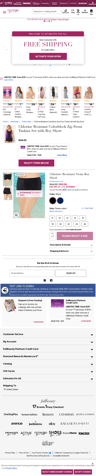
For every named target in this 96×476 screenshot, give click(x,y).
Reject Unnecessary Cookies (57, 472)
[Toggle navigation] (4, 12)
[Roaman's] (48, 414)
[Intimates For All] (40, 433)
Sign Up (70, 273)
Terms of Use (24, 453)
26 (85, 224)
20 (60, 224)
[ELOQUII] (81, 423)
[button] (78, 12)
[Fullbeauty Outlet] (48, 443)
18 (53, 224)
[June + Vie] (66, 423)
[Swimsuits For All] (11, 433)
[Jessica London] (85, 414)
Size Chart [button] (89, 208)
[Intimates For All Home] (13, 11)
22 (69, 224)
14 (75, 218)
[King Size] (84, 433)
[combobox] (48, 11)
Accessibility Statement (61, 456)
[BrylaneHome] (70, 433)
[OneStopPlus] (11, 414)
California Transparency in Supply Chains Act (71, 453)
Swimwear (14, 121)
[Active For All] (26, 433)
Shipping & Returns (59, 251)
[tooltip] (8, 3)
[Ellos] (52, 423)
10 (60, 218)
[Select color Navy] (60, 200)
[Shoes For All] (55, 433)
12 (67, 218)
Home (5, 121)
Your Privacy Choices (40, 453)
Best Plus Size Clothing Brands (38, 456)
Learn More (8, 80)
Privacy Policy (10, 453)
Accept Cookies (83, 472)
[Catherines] (66, 414)
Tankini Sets (26, 121)
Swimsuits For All (57, 181)
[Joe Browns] (35, 423)
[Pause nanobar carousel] (45, 21)
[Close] (92, 463)
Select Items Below (36, 163)
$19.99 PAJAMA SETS (39, 19)
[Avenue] (16, 423)
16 (83, 218)
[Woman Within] (29, 414)
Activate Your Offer (48, 56)
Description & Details (60, 245)
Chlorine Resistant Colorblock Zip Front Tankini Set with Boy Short (59, 121)
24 (77, 224)
